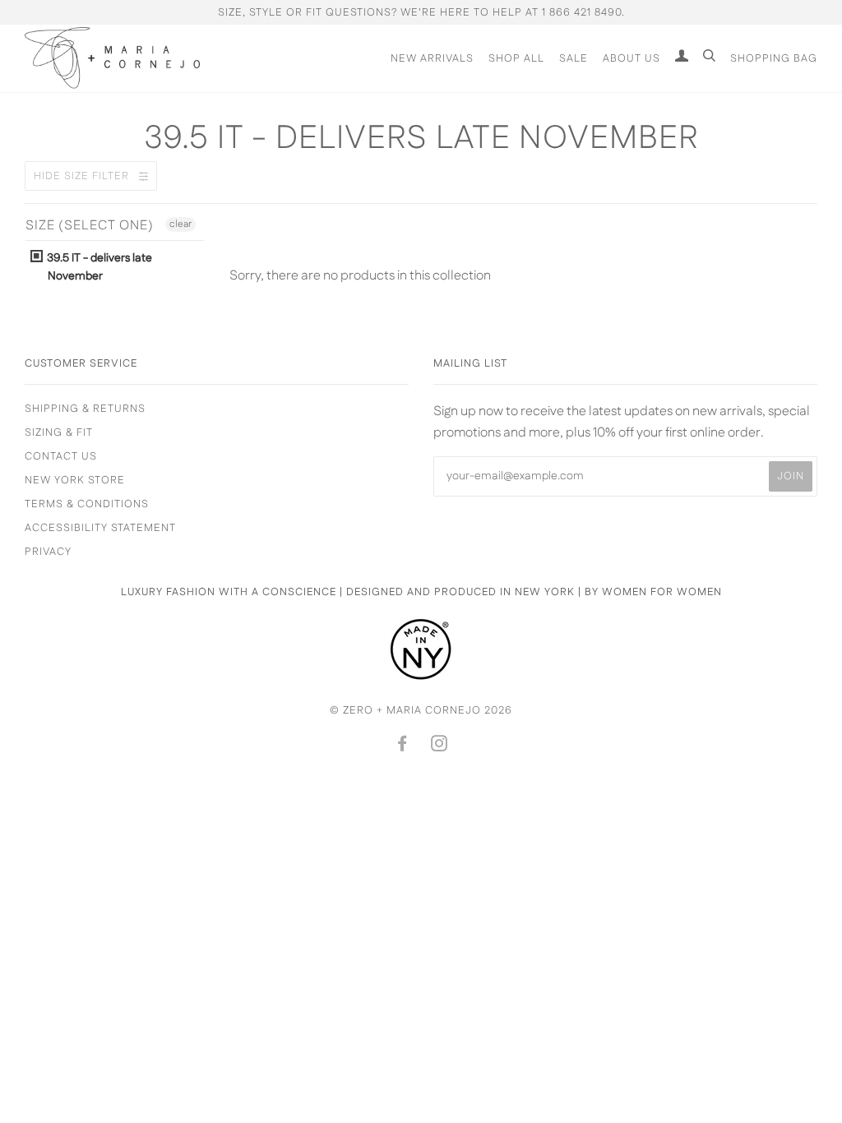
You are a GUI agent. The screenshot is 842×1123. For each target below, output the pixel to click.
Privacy (48, 551)
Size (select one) (89, 226)
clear (180, 224)
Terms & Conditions (87, 504)
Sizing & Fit (59, 432)
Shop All (516, 58)
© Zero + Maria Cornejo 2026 (421, 710)
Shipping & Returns (85, 408)
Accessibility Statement (100, 527)
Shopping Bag (773, 58)
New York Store (75, 480)
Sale (573, 58)
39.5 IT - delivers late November (98, 267)
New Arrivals (432, 58)
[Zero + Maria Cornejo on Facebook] (402, 746)
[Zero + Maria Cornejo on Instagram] (439, 746)
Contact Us (61, 456)
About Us (631, 58)
